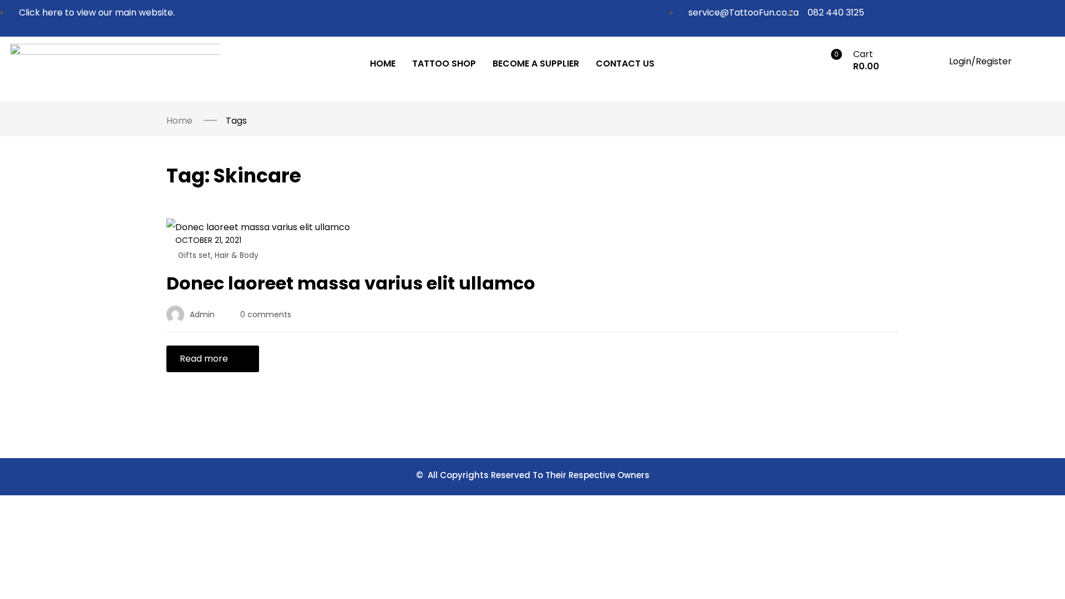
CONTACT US (625, 63)
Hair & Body (236, 255)
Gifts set (194, 255)
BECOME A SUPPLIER (536, 63)
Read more (204, 358)
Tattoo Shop (444, 63)
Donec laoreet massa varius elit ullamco (350, 283)
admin (202, 314)
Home (382, 63)
